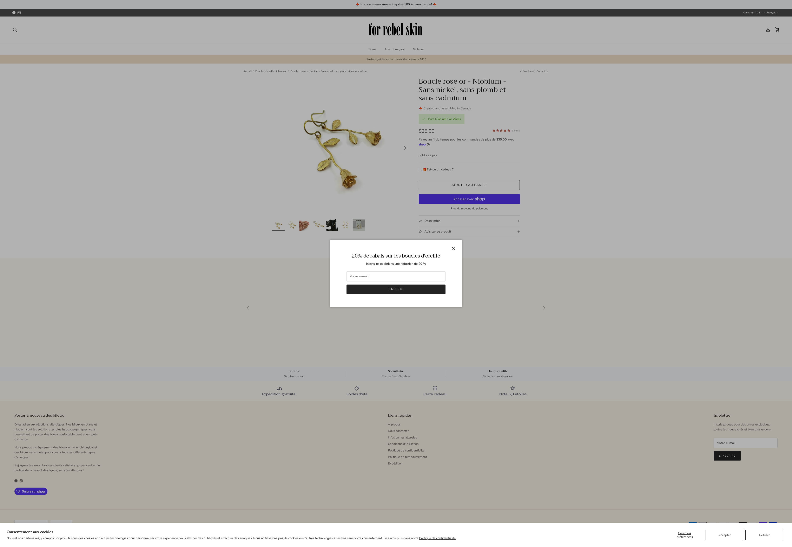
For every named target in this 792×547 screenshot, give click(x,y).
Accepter (724, 535)
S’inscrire (396, 289)
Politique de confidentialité (437, 538)
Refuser (764, 535)
